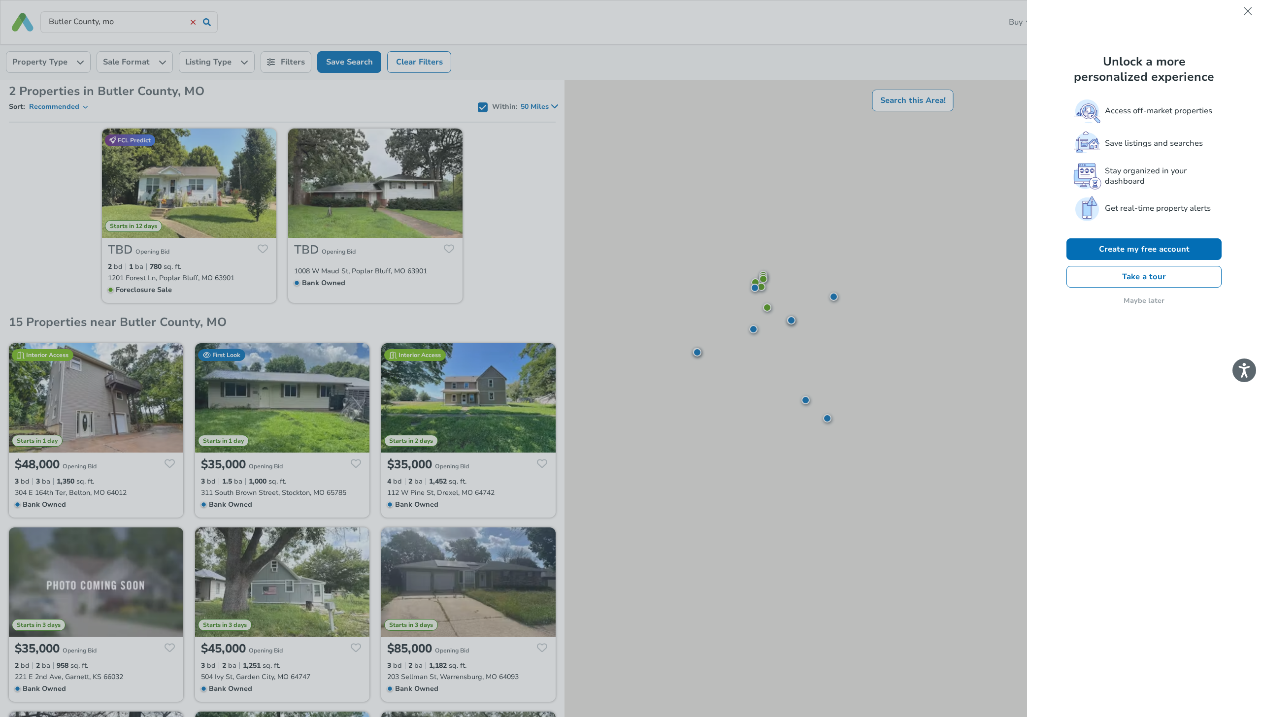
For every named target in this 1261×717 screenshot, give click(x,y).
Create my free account (1144, 249)
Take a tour (1144, 276)
